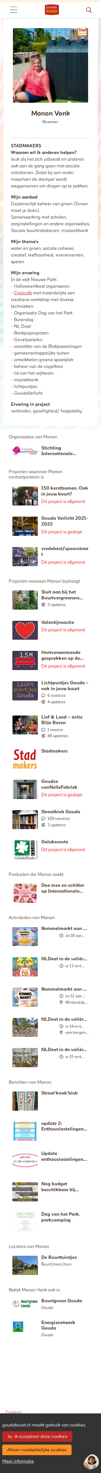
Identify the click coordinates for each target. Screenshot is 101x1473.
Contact (13, 1412)
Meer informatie (18, 1461)
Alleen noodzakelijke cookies (36, 1450)
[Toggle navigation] (13, 10)
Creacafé (23, 293)
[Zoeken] (89, 10)
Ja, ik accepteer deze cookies (37, 1436)
